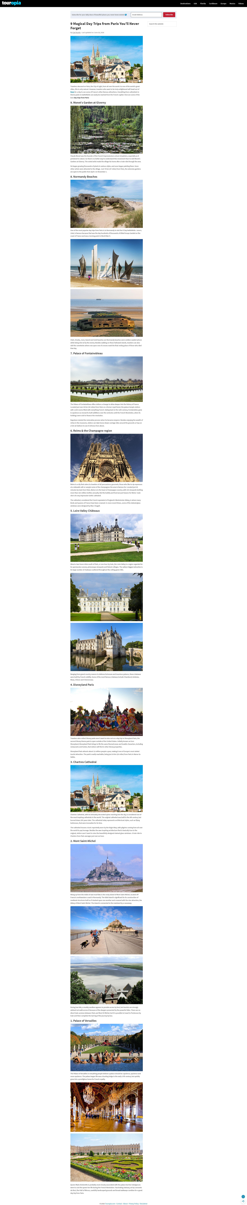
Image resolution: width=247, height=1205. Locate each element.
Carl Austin (77, 32)
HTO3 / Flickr (139, 480)
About (125, 1203)
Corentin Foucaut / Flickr (136, 400)
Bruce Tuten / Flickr (137, 152)
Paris (72, 92)
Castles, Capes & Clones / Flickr (134, 734)
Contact (119, 1203)
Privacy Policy (134, 1203)
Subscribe (169, 14)
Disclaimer (143, 1203)
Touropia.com (110, 1203)
